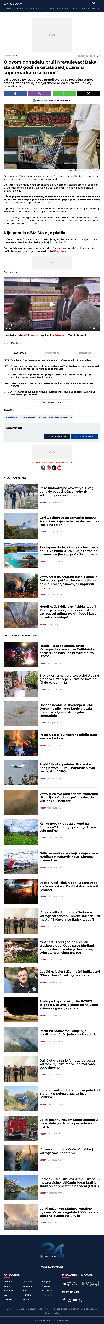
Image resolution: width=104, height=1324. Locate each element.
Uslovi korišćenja (89, 1309)
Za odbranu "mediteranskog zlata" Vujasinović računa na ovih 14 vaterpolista (50, 360)
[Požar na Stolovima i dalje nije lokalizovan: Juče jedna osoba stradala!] (21, 1039)
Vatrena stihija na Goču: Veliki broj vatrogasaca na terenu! (66, 1151)
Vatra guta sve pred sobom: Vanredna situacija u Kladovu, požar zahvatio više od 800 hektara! (69, 797)
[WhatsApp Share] (64, 93)
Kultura (27, 1295)
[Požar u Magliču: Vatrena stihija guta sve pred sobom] (21, 743)
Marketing (43, 1309)
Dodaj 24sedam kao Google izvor (54, 100)
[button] (53, 304)
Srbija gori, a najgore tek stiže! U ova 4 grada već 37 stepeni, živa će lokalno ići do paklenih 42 (69, 679)
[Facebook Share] (15, 93)
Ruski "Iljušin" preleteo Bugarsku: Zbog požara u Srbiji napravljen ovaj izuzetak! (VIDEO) (67, 768)
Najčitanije (52, 353)
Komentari (84, 353)
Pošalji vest (54, 1309)
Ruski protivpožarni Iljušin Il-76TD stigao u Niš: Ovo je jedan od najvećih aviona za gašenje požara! (69, 1005)
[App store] (70, 1283)
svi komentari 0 (57, 436)
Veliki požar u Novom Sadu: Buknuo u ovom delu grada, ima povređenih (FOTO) (69, 1123)
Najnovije (8, 8)
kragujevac (28, 417)
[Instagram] (49, 467)
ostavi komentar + (84, 436)
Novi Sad (47, 1295)
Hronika (65, 8)
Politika (33, 8)
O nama (10, 1309)
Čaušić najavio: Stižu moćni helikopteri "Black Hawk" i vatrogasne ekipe (70, 973)
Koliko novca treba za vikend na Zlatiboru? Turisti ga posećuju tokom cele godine (68, 827)
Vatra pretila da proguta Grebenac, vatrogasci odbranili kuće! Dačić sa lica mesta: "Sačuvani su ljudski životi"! (70, 916)
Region (46, 1286)
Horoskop (47, 1290)
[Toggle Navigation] (98, 3)
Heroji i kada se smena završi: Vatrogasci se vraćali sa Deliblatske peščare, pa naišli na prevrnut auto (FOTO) (67, 651)
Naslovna (8, 56)
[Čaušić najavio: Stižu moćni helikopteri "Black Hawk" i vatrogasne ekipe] (21, 980)
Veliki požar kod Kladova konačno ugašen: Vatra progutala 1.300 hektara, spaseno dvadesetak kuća (69, 1212)
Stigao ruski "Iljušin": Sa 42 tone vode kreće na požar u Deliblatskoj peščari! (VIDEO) (69, 886)
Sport (41, 8)
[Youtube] (59, 467)
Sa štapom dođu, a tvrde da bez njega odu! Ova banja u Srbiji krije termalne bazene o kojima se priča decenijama (69, 551)
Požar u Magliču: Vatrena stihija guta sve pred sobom (68, 736)
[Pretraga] (93, 3)
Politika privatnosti (70, 1309)
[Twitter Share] (88, 93)
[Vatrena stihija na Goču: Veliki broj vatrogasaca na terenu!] (21, 1158)
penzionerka (12, 417)
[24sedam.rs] (13, 3)
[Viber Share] (39, 93)
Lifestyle (85, 8)
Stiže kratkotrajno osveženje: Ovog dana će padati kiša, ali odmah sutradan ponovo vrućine (66, 492)
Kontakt (20, 1309)
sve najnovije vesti (52, 402)
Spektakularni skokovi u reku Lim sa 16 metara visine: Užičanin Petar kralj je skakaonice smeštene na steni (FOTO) (70, 1182)
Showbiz (50, 8)
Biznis (94, 8)
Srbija (17, 55)
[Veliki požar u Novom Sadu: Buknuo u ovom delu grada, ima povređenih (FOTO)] (21, 1128)
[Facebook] (43, 467)
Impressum (30, 1309)
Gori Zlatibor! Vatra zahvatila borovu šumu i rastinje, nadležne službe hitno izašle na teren (69, 521)
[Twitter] (54, 467)
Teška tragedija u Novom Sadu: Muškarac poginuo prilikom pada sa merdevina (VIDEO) (51, 384)
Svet (58, 8)
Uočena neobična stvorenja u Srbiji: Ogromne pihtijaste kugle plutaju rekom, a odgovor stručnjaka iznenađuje (67, 711)
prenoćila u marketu (60, 417)
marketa (48, 203)
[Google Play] (89, 1283)
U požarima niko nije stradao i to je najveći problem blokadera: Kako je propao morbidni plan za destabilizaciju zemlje (51, 376)
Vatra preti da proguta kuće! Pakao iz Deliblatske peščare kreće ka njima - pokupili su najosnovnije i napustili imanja (68, 582)
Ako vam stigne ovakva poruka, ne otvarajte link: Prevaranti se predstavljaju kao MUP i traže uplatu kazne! (52, 393)
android (35, 335)
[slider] (52, 325)
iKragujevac (60, 251)
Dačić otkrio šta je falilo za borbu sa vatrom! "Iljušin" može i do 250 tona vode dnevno (67, 1064)
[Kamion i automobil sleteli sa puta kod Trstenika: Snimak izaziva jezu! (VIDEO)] (21, 1098)
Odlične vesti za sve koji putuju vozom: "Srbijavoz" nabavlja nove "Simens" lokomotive (70, 857)
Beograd (46, 1281)
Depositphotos (52, 1313)
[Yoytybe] (75, 1301)
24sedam (60, 335)
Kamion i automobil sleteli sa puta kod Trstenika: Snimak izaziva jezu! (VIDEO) (70, 1094)
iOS (25, 335)
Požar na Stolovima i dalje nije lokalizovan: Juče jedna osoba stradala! (70, 1032)
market (42, 417)
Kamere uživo (21, 8)
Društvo (75, 8)
